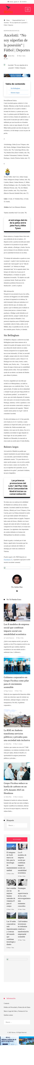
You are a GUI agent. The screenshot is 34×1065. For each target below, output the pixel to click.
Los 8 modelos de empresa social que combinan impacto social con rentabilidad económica (22, 862)
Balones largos (15, 92)
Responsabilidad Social (11, 30)
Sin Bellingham (15, 88)
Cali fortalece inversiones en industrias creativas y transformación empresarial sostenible (23, 929)
